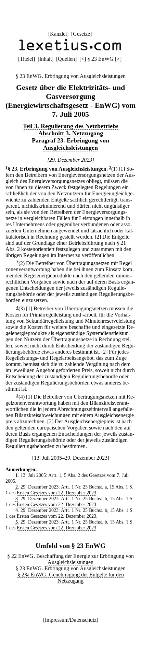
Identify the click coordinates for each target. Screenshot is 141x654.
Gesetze (81, 34)
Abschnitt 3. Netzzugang (70, 133)
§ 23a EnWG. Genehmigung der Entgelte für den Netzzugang (70, 578)
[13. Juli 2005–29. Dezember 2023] (70, 458)
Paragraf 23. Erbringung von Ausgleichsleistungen (70, 144)
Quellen (66, 59)
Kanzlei (58, 34)
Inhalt (45, 59)
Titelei (26, 59)
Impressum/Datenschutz (71, 620)
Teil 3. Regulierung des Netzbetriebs (70, 126)
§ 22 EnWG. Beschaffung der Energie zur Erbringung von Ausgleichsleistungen (70, 559)
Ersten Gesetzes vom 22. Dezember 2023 (56, 492)
